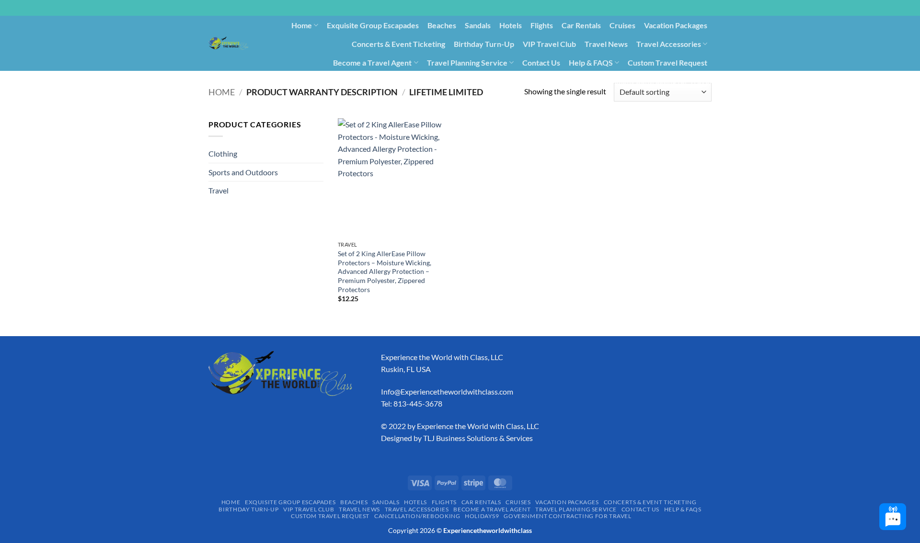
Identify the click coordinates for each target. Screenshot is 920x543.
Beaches (441, 25)
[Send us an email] (716, 13)
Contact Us (541, 62)
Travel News (606, 43)
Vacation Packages (675, 25)
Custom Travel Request (667, 62)
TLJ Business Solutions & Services (478, 437)
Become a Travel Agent (372, 62)
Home (301, 25)
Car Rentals (581, 25)
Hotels (510, 25)
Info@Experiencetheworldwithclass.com (447, 391)
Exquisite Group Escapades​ (373, 25)
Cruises (622, 25)
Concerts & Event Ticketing (398, 43)
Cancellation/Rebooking (498, 80)
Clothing (222, 153)
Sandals (478, 25)
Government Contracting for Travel (651, 80)
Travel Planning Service (467, 62)
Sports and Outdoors (243, 172)
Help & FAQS (591, 62)
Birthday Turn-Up (484, 43)
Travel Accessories (668, 43)
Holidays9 (564, 80)
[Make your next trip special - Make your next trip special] (228, 43)
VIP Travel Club (549, 43)
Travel (218, 190)
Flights (541, 25)
